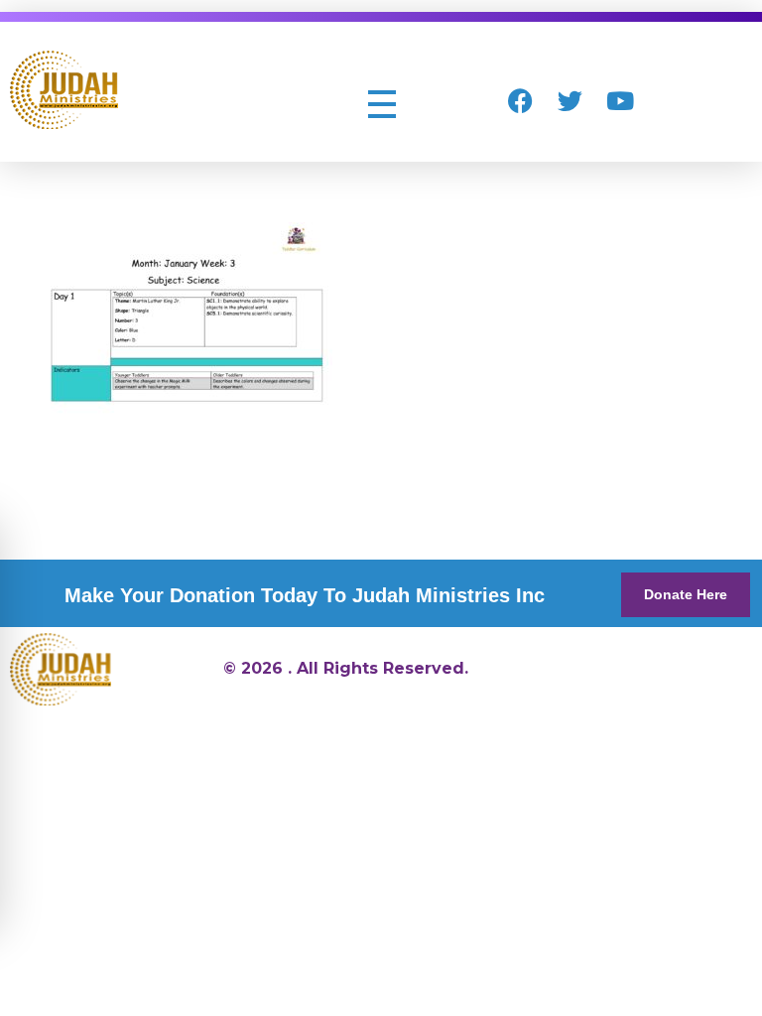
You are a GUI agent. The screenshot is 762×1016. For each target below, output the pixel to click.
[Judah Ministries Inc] (64, 90)
